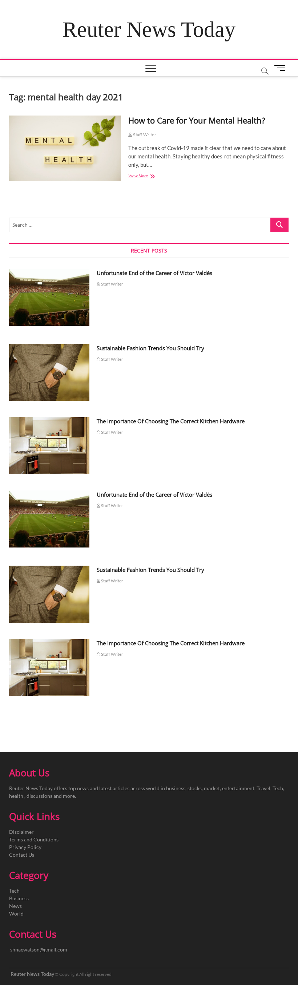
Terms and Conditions (34, 839)
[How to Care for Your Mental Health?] (65, 148)
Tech (14, 891)
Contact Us (21, 855)
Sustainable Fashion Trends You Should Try (150, 348)
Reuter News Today (149, 29)
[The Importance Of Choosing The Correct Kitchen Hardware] (49, 445)
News (15, 906)
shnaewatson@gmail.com (38, 949)
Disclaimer (21, 832)
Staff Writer (144, 134)
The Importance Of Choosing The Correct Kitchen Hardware (171, 421)
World (16, 913)
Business (19, 898)
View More (144, 176)
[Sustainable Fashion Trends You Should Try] (49, 372)
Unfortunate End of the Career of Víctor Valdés (154, 272)
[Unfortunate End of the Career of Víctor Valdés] (49, 297)
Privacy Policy (25, 847)
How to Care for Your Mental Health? (196, 120)
